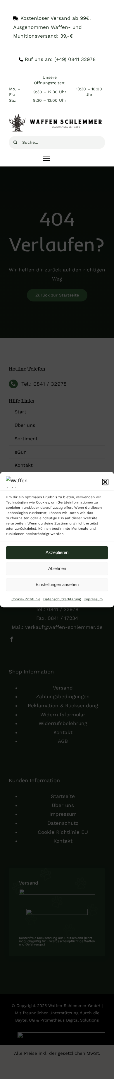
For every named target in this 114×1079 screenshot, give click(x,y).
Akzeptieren (57, 552)
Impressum (93, 599)
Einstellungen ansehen (57, 584)
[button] (105, 482)
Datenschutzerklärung (62, 599)
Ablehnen (57, 568)
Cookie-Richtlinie (25, 599)
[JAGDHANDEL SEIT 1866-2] (57, 116)
